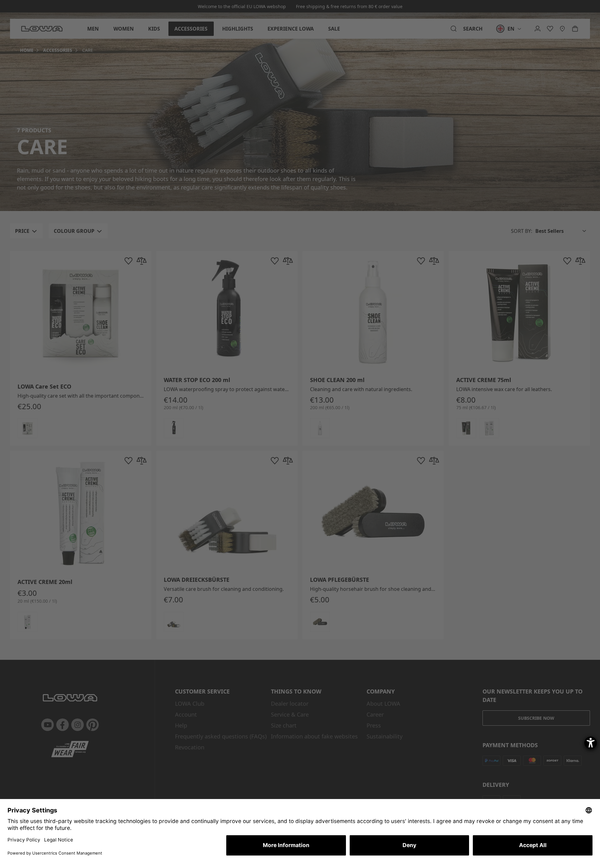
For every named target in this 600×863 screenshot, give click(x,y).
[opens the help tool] (590, 743)
